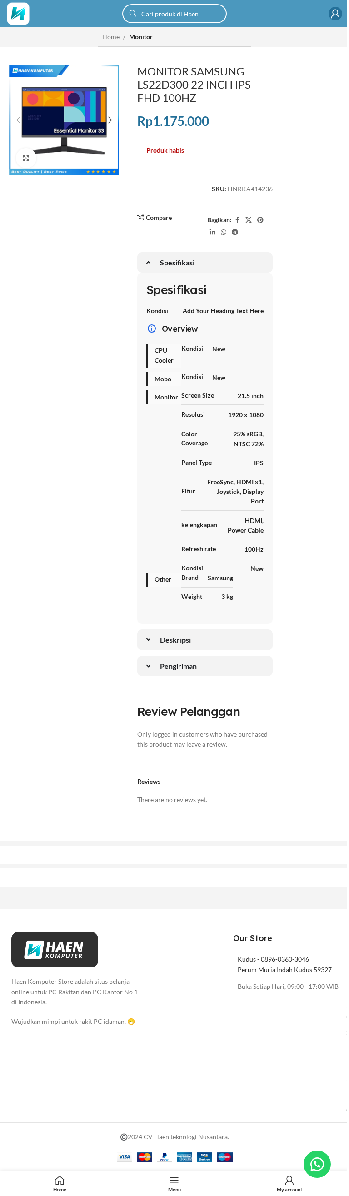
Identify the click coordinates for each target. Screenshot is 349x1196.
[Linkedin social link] (212, 232)
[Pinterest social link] (260, 220)
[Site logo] (18, 13)
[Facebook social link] (237, 220)
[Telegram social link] (235, 232)
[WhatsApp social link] (223, 232)
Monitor (141, 36)
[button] (18, 120)
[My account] (335, 14)
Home (111, 36)
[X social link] (248, 220)
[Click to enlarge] (26, 158)
